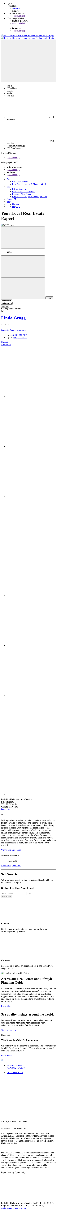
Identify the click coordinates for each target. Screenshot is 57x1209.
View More (6, 847)
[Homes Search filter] (23, 286)
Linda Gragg (13, 315)
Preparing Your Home (21, 191)
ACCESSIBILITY (15, 1070)
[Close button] (23, 235)
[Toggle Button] (28, 58)
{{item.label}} (18, 16)
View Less (16, 847)
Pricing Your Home (20, 186)
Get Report (6, 894)
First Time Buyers (20, 179)
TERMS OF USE (14, 1063)
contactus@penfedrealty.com (13, 1205)
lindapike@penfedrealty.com (13, 328)
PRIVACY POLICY (16, 1065)
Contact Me (12, 196)
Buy (8, 177)
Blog (9, 199)
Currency (16, 201)
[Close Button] (23, 264)
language (16, 204)
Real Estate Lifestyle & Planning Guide (29, 181)
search (5, 304)
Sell (8, 184)
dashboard (16, 8)
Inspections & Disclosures (23, 189)
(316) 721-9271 (20, 335)
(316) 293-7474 (20, 332)
